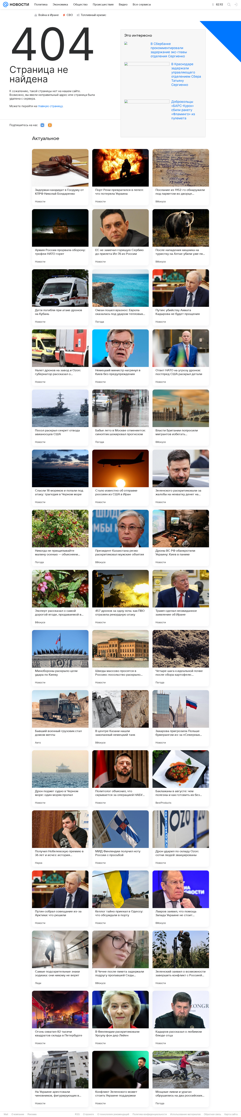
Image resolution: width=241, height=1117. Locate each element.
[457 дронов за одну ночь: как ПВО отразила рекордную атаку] (120, 598)
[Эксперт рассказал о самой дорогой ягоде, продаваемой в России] (60, 598)
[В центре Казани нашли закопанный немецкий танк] (120, 718)
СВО (70, 15)
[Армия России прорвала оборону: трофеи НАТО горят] (60, 237)
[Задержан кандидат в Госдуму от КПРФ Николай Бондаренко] (60, 177)
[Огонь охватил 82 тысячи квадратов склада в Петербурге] (60, 1019)
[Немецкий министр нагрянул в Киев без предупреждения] (120, 357)
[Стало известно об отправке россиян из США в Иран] (120, 478)
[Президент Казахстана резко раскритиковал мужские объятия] (120, 538)
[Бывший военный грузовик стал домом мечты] (60, 718)
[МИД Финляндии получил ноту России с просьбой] (120, 838)
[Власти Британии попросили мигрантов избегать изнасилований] (181, 417)
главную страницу (50, 106)
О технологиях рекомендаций (113, 1114)
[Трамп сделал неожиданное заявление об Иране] (181, 598)
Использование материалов (185, 1114)
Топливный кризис (93, 15)
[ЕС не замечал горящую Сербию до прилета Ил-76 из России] (120, 237)
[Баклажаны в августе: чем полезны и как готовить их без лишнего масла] (181, 778)
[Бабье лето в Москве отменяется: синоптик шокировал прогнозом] (120, 417)
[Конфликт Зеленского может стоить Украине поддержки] (120, 1079)
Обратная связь (212, 1114)
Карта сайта (231, 1114)
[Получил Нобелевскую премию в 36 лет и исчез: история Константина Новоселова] (60, 838)
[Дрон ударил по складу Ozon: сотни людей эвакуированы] (181, 838)
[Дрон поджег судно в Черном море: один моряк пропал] (60, 778)
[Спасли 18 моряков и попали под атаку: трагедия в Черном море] (60, 478)
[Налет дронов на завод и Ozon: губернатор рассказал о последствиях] (60, 357)
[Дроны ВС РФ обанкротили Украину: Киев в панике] (181, 538)
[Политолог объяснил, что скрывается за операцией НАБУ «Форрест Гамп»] (120, 778)
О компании (17, 1114)
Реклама (32, 1114)
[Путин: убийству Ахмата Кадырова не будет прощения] (181, 297)
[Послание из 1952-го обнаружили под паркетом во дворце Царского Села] (181, 177)
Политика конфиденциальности (150, 1114)
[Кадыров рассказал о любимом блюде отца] (181, 1019)
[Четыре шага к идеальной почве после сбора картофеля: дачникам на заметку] (181, 658)
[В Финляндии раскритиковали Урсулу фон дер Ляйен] (120, 1019)
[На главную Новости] (18, 4)
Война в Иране (48, 15)
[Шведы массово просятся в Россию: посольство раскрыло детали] (120, 658)
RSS (77, 1114)
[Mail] (5, 4)
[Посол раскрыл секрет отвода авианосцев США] (60, 417)
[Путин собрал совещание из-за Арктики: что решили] (60, 898)
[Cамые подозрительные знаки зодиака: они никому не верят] (60, 959)
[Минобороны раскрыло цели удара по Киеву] (60, 658)
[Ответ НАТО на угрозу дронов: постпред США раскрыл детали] (181, 357)
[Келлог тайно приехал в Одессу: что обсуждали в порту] (120, 898)
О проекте (88, 1114)
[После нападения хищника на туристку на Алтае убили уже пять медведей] (181, 237)
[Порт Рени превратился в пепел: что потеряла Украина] (120, 177)
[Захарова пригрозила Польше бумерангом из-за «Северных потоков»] (181, 718)
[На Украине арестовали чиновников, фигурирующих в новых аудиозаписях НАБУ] (60, 1079)
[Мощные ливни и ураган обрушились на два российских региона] (181, 1079)
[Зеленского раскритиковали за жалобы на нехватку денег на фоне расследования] (181, 478)
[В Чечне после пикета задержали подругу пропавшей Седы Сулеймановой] (120, 959)
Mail (6, 1114)
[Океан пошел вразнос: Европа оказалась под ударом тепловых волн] (120, 297)
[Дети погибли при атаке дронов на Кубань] (60, 297)
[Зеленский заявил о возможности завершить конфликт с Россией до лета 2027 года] (181, 959)
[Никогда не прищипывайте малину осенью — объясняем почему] (60, 538)
